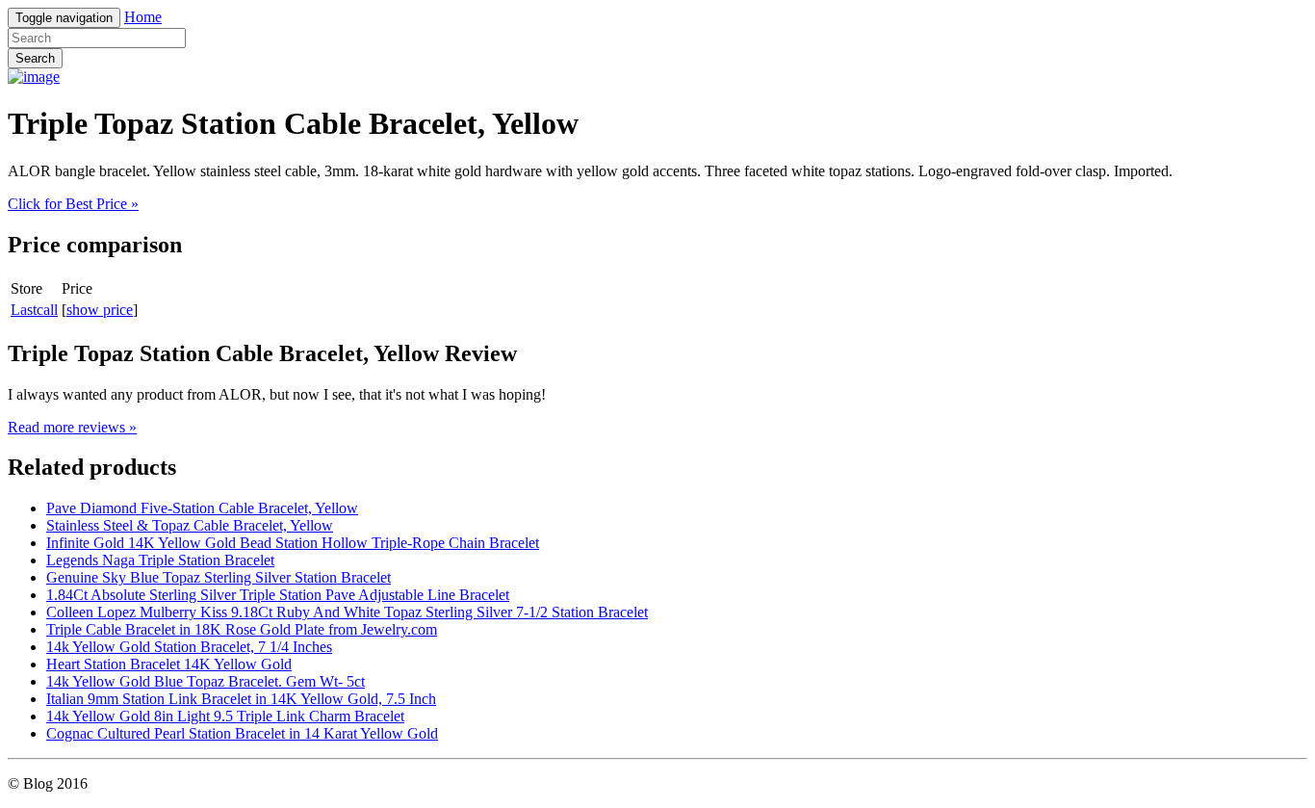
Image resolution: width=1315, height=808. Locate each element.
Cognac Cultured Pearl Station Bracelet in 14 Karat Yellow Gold (242, 733)
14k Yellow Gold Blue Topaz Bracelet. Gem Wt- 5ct (205, 681)
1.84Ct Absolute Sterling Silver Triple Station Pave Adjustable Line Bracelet (277, 594)
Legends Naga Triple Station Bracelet (160, 560)
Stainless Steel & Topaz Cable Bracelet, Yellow (189, 525)
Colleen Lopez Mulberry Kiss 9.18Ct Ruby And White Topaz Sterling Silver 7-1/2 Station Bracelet (347, 612)
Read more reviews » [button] (72, 427)
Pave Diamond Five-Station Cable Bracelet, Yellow (202, 508)
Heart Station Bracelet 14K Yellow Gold (169, 664)
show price (99, 309)
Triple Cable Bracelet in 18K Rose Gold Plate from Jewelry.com (241, 629)
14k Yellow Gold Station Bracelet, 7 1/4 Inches (189, 647)
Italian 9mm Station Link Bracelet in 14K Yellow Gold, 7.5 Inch (241, 699)
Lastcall (34, 309)
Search (35, 58)
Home (143, 17)
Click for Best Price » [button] (73, 203)
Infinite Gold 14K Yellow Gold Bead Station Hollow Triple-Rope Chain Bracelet (292, 542)
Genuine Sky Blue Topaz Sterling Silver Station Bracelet (218, 577)
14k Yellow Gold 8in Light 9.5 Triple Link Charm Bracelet (225, 716)
